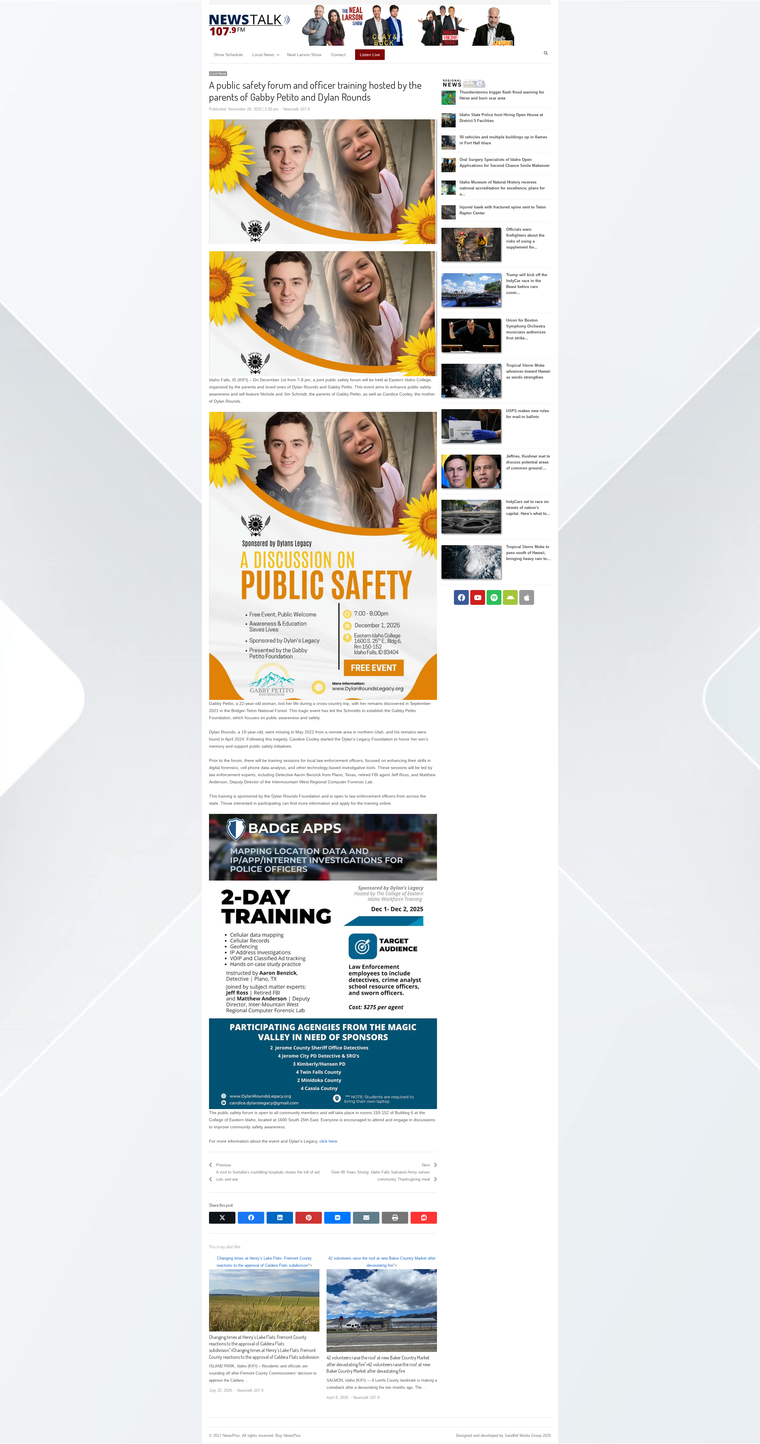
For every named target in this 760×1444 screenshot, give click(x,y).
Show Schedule (228, 54)
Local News (263, 54)
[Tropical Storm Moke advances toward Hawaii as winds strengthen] (471, 396)
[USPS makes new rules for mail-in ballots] (471, 441)
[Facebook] (461, 597)
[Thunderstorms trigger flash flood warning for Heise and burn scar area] (448, 103)
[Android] (510, 597)
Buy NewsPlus (288, 1435)
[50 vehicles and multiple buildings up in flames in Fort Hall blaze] (448, 148)
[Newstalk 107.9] (249, 25)
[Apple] (526, 597)
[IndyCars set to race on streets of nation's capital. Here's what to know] (471, 532)
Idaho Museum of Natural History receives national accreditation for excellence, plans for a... (502, 188)
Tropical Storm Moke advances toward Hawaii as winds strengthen (528, 371)
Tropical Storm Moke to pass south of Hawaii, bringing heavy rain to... (528, 553)
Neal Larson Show (304, 54)
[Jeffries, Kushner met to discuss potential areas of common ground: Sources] (471, 487)
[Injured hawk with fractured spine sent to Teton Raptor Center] (448, 218)
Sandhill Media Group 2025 (528, 1435)
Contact (338, 54)
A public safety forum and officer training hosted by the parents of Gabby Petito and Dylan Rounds (315, 90)
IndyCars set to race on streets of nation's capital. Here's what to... (528, 507)
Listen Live (370, 54)
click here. (328, 1141)
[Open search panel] (545, 53)
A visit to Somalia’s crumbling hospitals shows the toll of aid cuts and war (267, 1176)
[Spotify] (494, 597)
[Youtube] (477, 597)
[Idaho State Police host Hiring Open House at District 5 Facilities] (448, 126)
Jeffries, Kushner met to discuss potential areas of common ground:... (528, 462)
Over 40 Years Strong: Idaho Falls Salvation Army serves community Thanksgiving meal (380, 1176)
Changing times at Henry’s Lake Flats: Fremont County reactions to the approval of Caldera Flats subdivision (257, 1343)
